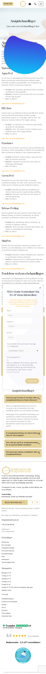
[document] (23, 337)
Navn (9, 311)
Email (9, 333)
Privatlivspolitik (13, 357)
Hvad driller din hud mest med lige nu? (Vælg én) (21, 345)
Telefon (10, 322)
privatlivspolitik (13, 372)
